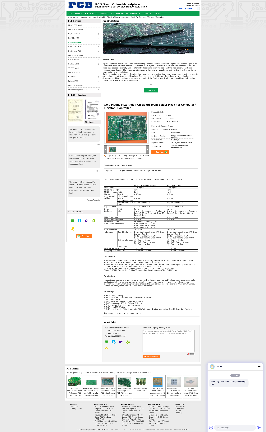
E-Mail (178, 411)
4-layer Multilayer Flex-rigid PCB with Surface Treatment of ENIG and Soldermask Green (159, 410)
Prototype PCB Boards (75, 55)
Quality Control (76, 409)
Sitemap (179, 413)
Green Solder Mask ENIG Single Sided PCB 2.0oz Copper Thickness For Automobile (107, 393)
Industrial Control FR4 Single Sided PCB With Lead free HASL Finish (106, 417)
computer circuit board (134, 313)
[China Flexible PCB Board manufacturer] (80, 8)
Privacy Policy (82, 429)
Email (197, 6)
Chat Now (190, 6)
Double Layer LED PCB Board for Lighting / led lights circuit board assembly (174, 393)
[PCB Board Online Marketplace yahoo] (86, 221)
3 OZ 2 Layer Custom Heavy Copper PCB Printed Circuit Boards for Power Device (132, 417)
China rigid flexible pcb (98, 429)
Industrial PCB (73, 81)
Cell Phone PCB (73, 77)
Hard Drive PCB (73, 64)
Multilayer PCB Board (75, 30)
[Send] (259, 428)
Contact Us (147, 13)
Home (70, 13)
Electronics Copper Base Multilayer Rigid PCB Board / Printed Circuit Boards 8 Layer (132, 410)
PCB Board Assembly (75, 85)
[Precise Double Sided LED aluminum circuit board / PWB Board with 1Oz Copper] (191, 382)
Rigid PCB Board (86, 17)
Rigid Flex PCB (73, 38)
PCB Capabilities (117, 13)
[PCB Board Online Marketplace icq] (93, 221)
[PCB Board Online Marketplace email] (72, 221)
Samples (75, 17)
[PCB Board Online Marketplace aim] (72, 229)
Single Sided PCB (74, 34)
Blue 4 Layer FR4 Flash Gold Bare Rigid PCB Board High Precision (133, 423)
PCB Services (90, 13)
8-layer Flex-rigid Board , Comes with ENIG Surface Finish (159, 417)
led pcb (111, 313)
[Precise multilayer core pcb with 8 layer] (141, 382)
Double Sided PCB (74, 47)
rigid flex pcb (120, 313)
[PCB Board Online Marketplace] (198, 8)
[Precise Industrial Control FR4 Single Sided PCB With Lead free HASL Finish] (124, 382)
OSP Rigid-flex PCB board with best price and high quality (159, 423)
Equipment (104, 13)
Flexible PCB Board (75, 25)
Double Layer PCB (74, 51)
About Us (78, 13)
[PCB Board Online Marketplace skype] (79, 221)
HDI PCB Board (73, 60)
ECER (186, 429)
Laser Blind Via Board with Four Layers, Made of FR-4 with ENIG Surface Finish (157, 393)
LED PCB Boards (74, 72)
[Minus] (259, 366)
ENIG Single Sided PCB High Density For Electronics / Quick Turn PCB (106, 423)
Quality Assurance (133, 13)
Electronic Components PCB (77, 90)
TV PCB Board (73, 68)
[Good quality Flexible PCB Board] (75, 121)
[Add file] (211, 428)
